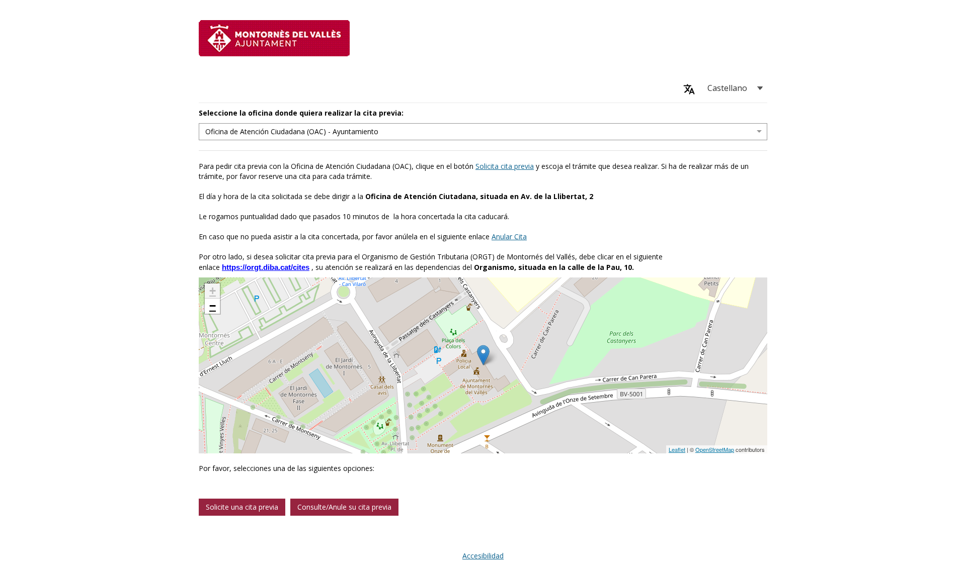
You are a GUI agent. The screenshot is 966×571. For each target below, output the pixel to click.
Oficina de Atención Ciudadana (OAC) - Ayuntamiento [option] (291, 131)
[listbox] (483, 131)
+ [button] (212, 290)
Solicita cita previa (504, 166)
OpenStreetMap (714, 449)
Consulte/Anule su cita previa (344, 507)
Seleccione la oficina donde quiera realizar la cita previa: (301, 113)
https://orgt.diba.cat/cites (265, 267)
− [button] (212, 306)
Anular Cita (509, 236)
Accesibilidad (483, 555)
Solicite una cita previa (242, 507)
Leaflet (677, 449)
